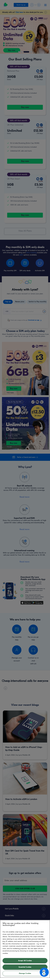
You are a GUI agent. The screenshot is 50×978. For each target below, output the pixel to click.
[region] (25, 949)
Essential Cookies (25, 967)
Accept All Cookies (25, 960)
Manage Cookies (25, 973)
